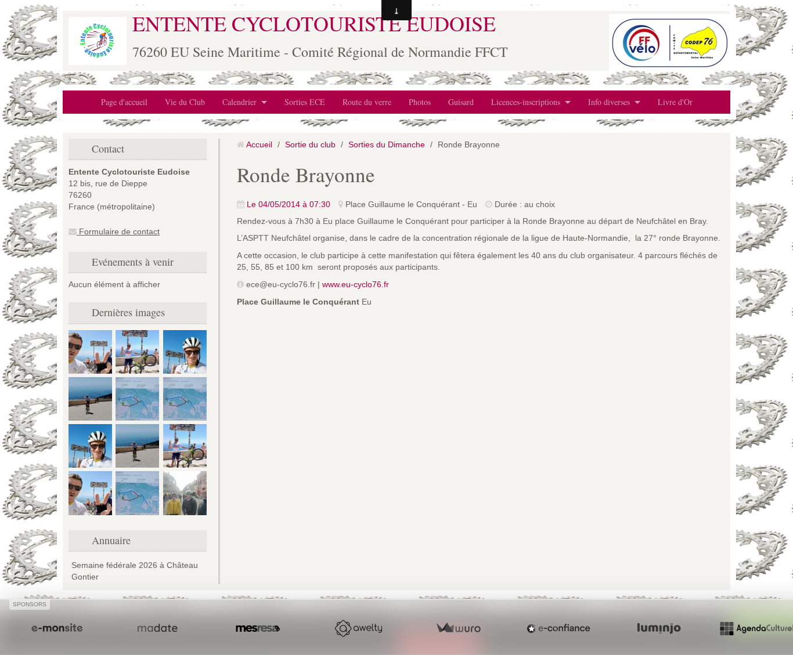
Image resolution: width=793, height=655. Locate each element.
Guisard (461, 101)
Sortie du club (310, 144)
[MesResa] (257, 628)
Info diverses (609, 101)
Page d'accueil (124, 101)
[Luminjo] (658, 628)
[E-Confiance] (558, 628)
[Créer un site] (56, 628)
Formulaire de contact (118, 231)
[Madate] (157, 628)
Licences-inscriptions (525, 101)
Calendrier (239, 101)
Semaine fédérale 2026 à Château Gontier (134, 570)
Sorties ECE (304, 101)
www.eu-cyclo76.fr (355, 284)
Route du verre (367, 101)
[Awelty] (358, 628)
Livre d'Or (675, 101)
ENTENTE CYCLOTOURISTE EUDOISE (314, 23)
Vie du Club (185, 101)
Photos (420, 101)
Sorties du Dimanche (386, 144)
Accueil (259, 144)
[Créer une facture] (458, 628)
